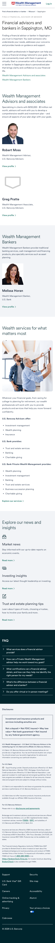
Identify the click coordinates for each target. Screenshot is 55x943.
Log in (49, 3)
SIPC (32, 820)
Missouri (32, 11)
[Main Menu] (4, 4)
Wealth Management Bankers (16, 79)
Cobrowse (7, 918)
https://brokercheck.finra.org (14, 859)
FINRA (25, 820)
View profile (8, 166)
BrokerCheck (8, 862)
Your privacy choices (40, 908)
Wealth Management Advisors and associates (23, 75)
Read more (7, 560)
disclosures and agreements (28, 808)
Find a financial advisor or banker (14, 11)
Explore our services (12, 501)
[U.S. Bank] (26, 4)
